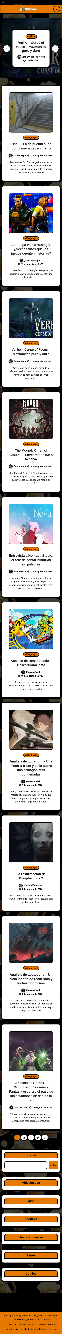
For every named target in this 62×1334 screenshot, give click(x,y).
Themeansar (51, 1315)
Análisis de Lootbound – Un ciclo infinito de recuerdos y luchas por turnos (31, 979)
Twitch (19, 1329)
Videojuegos (31, 137)
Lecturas (31, 1219)
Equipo (38, 1319)
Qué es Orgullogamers (23, 1319)
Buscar (31, 1155)
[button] (55, 48)
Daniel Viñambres (33, 885)
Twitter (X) (32, 1324)
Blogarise (38, 1315)
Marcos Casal (33, 672)
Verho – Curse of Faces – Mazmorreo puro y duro (31, 47)
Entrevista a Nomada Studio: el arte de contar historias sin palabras (31, 560)
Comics (31, 1273)
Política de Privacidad (16, 1324)
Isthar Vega (28, 56)
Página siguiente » (31, 1143)
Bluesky (42, 1324)
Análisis (31, 36)
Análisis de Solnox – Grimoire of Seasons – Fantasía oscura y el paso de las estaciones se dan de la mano (31, 1091)
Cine (31, 1201)
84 (37, 1138)
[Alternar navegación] (3, 9)
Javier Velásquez (33, 260)
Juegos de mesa (31, 1237)
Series (31, 1255)
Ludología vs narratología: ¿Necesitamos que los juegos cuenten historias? (31, 249)
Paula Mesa (20, 571)
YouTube (10, 1329)
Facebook (53, 1329)
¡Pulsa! (53, 1165)
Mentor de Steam (39, 1329)
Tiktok (26, 1329)
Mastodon (52, 1324)
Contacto (47, 1319)
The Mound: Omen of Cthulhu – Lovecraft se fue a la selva (31, 455)
